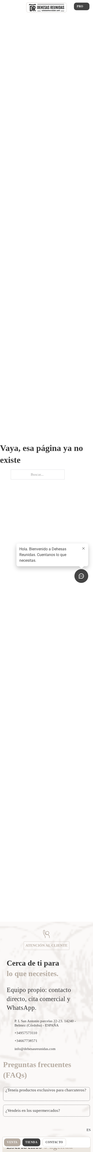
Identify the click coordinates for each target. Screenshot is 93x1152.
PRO (80, 6)
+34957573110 (26, 1033)
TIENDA (31, 1142)
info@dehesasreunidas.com (35, 1049)
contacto (54, 1142)
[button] (46, 1094)
